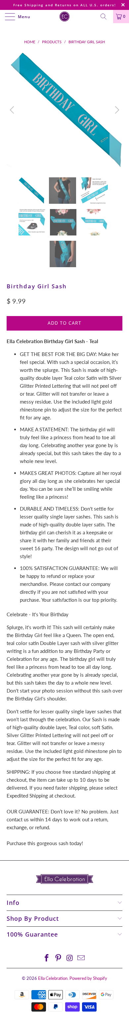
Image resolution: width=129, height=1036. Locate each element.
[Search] (106, 16)
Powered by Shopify (88, 978)
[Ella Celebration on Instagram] (70, 958)
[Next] (116, 110)
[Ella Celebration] (64, 16)
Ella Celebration (52, 978)
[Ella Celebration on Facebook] (47, 958)
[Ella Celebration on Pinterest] (59, 958)
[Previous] (13, 110)
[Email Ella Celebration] (81, 958)
